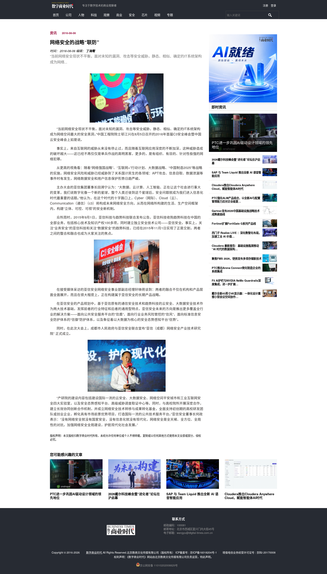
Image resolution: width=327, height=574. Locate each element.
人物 (81, 15)
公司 (68, 15)
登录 (273, 5)
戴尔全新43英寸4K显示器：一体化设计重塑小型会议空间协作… (236, 295)
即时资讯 (219, 107)
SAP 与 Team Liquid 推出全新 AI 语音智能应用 (236, 174)
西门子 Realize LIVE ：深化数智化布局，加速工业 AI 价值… (236, 234)
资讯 (53, 33)
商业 (119, 15)
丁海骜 (90, 51)
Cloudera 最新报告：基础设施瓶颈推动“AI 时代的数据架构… (235, 247)
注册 (265, 5)
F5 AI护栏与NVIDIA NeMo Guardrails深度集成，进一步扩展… (236, 282)
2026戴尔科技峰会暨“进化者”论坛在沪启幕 (236, 161)
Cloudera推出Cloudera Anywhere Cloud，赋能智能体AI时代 (233, 186)
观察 (107, 15)
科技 (94, 15)
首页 (56, 15)
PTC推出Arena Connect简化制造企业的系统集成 (236, 269)
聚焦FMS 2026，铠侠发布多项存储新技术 (237, 258)
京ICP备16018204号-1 (203, 552)
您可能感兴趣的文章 (66, 454)
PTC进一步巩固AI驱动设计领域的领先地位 (242, 144)
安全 (132, 15)
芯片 (145, 15)
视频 (157, 15)
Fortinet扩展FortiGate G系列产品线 (234, 223)
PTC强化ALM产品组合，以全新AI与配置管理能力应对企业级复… (236, 199)
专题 (170, 15)
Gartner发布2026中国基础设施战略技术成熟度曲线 (236, 212)
